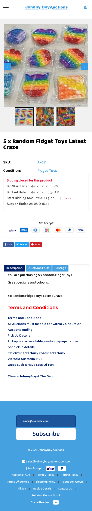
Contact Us (65, 488)
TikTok (22, 488)
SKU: (7, 162)
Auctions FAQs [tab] (38, 268)
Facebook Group (72, 482)
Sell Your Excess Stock (46, 495)
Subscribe (46, 434)
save (37, 244)
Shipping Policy (45, 482)
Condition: (12, 171)
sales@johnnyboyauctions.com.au (48, 461)
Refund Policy (69, 475)
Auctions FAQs (21, 475)
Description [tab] (14, 268)
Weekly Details (42, 488)
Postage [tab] (60, 268)
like (9, 244)
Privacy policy (45, 475)
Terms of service (18, 482)
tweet (23, 244)
